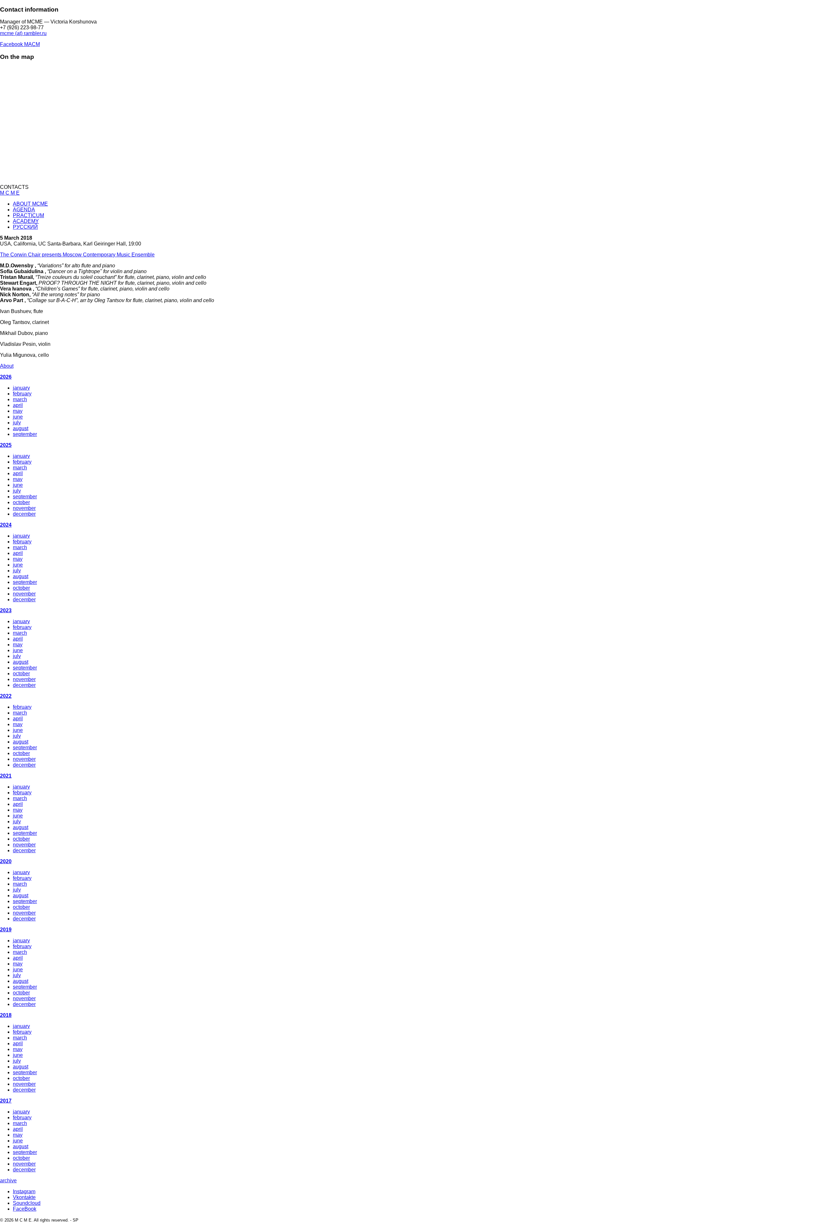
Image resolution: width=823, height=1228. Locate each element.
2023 (6, 610)
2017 (6, 1100)
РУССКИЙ (25, 227)
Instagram (24, 1191)
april (18, 405)
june (18, 417)
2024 (6, 525)
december (24, 514)
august (20, 428)
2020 (6, 861)
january (21, 388)
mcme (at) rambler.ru (23, 33)
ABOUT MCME (30, 204)
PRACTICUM (28, 215)
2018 (6, 1015)
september (25, 434)
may (18, 411)
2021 (6, 776)
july (17, 422)
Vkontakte (24, 1197)
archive (8, 1180)
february (22, 393)
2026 (6, 377)
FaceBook (24, 1209)
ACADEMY (26, 221)
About (7, 366)
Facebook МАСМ (20, 44)
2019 (6, 929)
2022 (6, 696)
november (24, 508)
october (21, 502)
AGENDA (24, 209)
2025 (6, 445)
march (20, 399)
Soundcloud (27, 1203)
